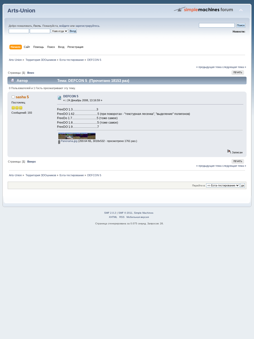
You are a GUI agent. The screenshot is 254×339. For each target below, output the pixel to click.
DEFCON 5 (70, 96)
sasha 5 (22, 97)
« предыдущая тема (209, 67)
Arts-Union (21, 10)
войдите (64, 25)
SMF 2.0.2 (110, 212)
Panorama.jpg (68, 140)
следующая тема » (234, 67)
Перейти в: (198, 185)
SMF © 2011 (125, 212)
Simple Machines (143, 212)
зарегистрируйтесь (87, 25)
